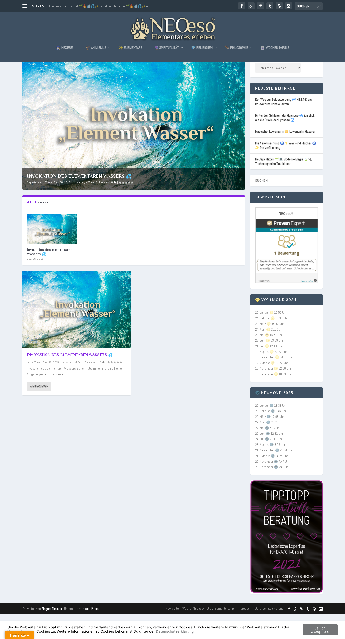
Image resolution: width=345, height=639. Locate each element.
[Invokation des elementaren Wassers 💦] (52, 229)
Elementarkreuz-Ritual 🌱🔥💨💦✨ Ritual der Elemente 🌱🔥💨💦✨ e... (99, 6)
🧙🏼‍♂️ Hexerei (64, 48)
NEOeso (47, 182)
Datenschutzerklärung (269, 608)
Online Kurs (102, 182)
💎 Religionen (202, 48)
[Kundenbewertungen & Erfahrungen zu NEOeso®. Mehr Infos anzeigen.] (286, 282)
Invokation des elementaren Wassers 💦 (79, 176)
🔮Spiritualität (166, 48)
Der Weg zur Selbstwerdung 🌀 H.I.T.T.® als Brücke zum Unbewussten (283, 101)
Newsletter (173, 608)
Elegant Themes (52, 609)
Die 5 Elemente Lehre (221, 608)
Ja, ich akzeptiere (320, 630)
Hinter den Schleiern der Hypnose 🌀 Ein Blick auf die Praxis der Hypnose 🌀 (284, 117)
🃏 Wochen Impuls (274, 48)
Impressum (244, 608)
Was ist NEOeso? (193, 608)
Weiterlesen (39, 386)
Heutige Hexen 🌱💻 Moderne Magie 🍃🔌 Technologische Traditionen (283, 161)
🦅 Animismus (95, 48)
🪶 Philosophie (236, 48)
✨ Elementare (130, 48)
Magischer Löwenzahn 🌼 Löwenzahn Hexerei (285, 131)
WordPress (92, 609)
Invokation (78, 182)
